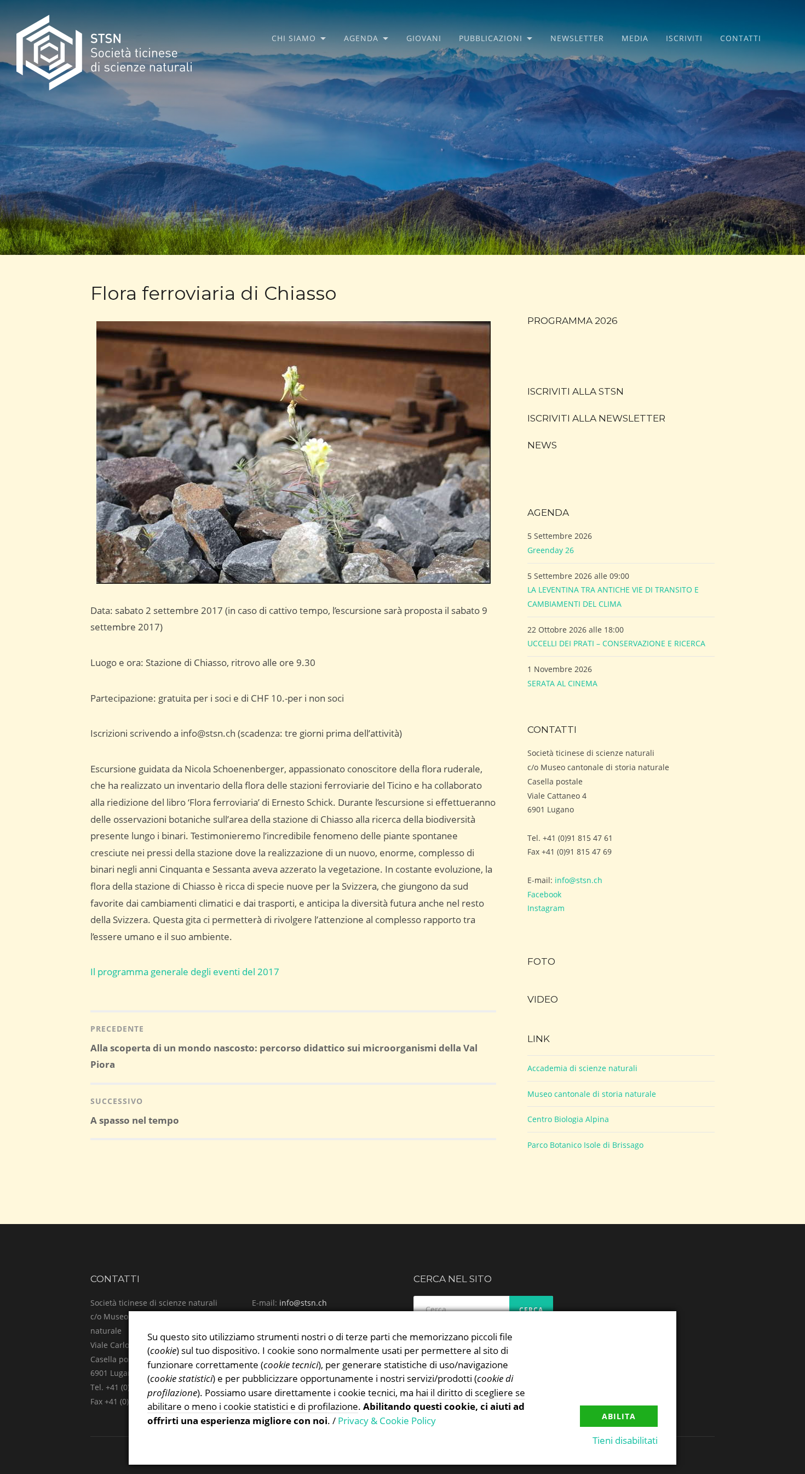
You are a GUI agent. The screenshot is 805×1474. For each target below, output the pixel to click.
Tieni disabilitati (625, 1440)
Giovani (423, 38)
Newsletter (577, 38)
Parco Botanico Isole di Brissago (585, 1145)
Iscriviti (684, 38)
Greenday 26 (550, 550)
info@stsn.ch (578, 880)
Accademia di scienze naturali (582, 1068)
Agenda (361, 38)
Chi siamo (294, 38)
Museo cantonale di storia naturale (591, 1094)
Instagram (546, 908)
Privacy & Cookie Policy (387, 1420)
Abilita (619, 1416)
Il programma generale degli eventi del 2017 (184, 971)
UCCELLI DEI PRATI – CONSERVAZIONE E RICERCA (616, 643)
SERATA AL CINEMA (562, 683)
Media (635, 38)
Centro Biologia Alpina (568, 1119)
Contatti (740, 38)
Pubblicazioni (490, 38)
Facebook (544, 894)
